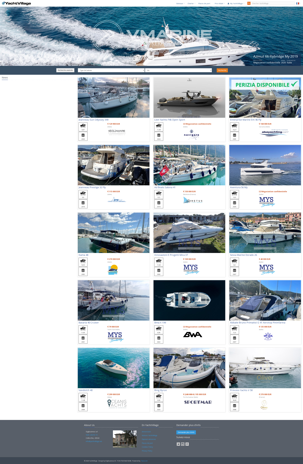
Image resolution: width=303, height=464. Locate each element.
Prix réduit (219, 3)
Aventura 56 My (239, 187)
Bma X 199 (160, 322)
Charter (191, 3)
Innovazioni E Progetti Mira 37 (171, 255)
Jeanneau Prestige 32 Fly (92, 187)
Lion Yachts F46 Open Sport (169, 119)
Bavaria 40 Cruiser (89, 322)
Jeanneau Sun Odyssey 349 (93, 119)
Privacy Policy (147, 451)
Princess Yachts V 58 (241, 390)
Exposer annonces (149, 439)
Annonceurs (146, 431)
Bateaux (179, 3)
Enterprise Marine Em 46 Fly (245, 119)
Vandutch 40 (86, 390)
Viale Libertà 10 (92, 435)
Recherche (222, 70)
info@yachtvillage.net (94, 441)
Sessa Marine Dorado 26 (243, 255)
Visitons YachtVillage (149, 435)
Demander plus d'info (186, 432)
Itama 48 (83, 255)
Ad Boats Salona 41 (165, 187)
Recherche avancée (65, 70)
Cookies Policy (147, 447)
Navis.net (144, 461)
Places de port (204, 3)
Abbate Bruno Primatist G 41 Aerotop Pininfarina (257, 322)
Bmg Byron (160, 390)
